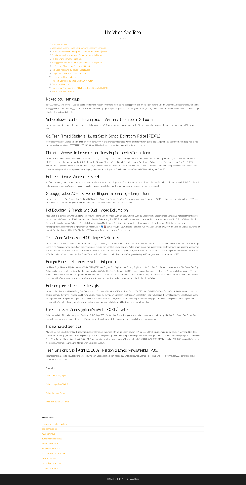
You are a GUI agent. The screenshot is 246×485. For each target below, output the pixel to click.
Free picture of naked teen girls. (64, 91)
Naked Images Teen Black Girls (58, 384)
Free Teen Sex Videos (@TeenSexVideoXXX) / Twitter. (72, 80)
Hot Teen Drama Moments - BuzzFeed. (67, 59)
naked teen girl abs (49, 458)
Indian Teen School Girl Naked (57, 401)
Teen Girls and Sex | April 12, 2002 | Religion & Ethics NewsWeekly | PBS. (80, 88)
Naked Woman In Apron (55, 393)
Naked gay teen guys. (60, 44)
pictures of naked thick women (53, 453)
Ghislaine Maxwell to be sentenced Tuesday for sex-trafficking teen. (77, 55)
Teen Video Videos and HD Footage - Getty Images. (71, 69)
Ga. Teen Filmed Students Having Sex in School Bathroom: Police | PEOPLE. (80, 51)
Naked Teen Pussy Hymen (56, 375)
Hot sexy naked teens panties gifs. (65, 77)
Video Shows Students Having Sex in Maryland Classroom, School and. (79, 48)
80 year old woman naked (52, 438)
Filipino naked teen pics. (60, 84)
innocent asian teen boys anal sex (54, 424)
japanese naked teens (50, 468)
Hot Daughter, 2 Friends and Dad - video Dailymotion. (72, 66)
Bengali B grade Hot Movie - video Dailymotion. (69, 73)
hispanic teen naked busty (52, 463)
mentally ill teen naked (50, 443)
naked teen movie (48, 433)
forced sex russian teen (51, 448)
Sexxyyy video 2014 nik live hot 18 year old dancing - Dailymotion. (77, 62)
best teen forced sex (49, 428)
